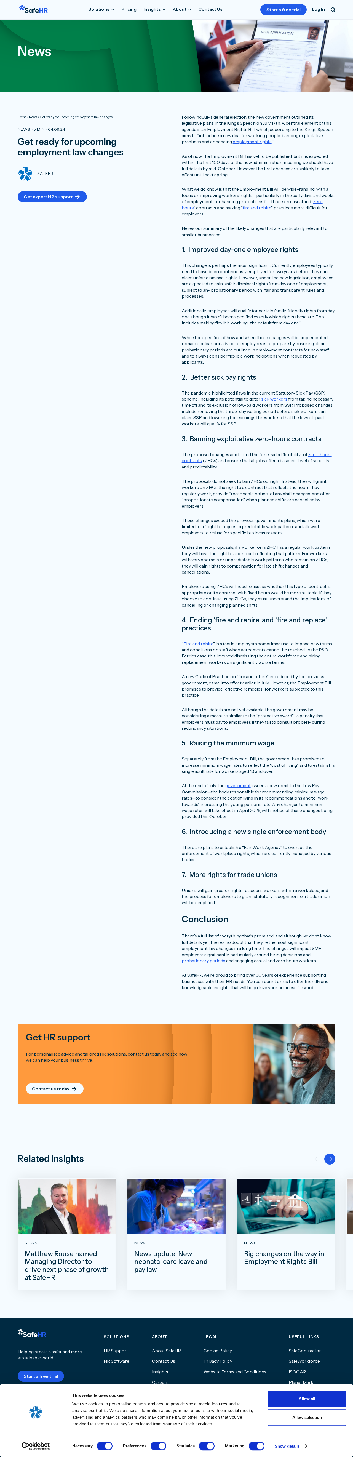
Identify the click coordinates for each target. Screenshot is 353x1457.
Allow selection (307, 1417)
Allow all (307, 1398)
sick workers (274, 399)
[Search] (333, 9)
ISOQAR (297, 1372)
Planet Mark (301, 1382)
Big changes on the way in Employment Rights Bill (284, 1258)
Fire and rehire (198, 643)
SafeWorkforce (304, 1361)
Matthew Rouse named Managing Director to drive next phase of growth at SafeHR (67, 1266)
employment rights (252, 141)
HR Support (116, 1350)
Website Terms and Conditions (235, 1372)
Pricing (129, 9)
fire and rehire (257, 208)
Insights (152, 9)
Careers (160, 1382)
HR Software (116, 1361)
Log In (318, 9)
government (238, 785)
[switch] (158, 1446)
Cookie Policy (218, 1350)
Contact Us (210, 9)
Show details (287, 1446)
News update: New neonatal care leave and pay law (171, 1262)
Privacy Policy (218, 1361)
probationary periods (203, 960)
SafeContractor (305, 1350)
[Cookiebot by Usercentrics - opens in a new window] (36, 1446)
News (24, 129)
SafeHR (45, 173)
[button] (329, 1159)
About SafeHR (166, 1350)
